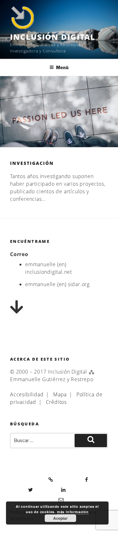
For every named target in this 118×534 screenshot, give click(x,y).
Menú (62, 67)
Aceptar (60, 518)
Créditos (56, 402)
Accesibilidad (26, 394)
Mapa (60, 394)
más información (73, 511)
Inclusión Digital (52, 37)
